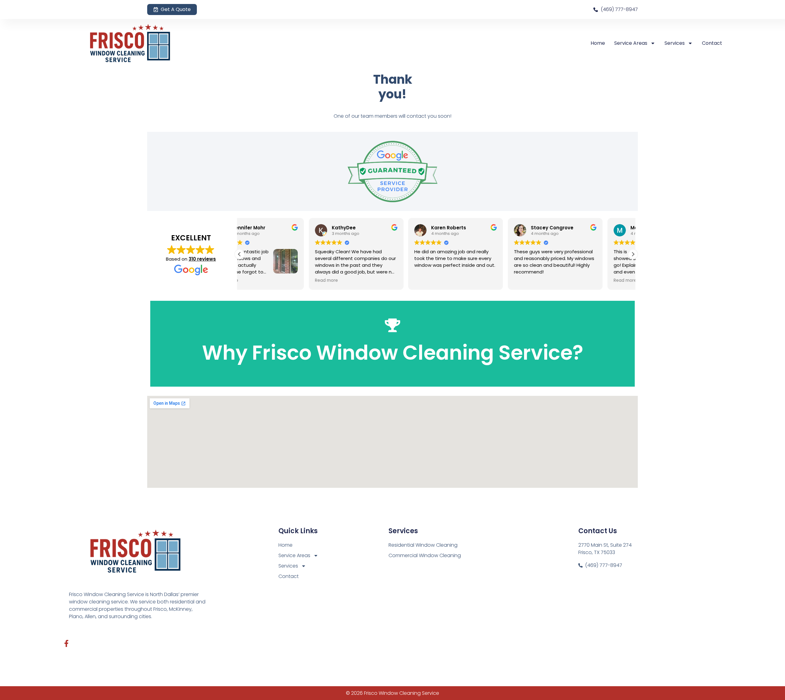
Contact (712, 43)
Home (598, 43)
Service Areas (630, 43)
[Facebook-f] (66, 643)
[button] (633, 254)
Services (674, 43)
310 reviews (202, 259)
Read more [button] (257, 280)
